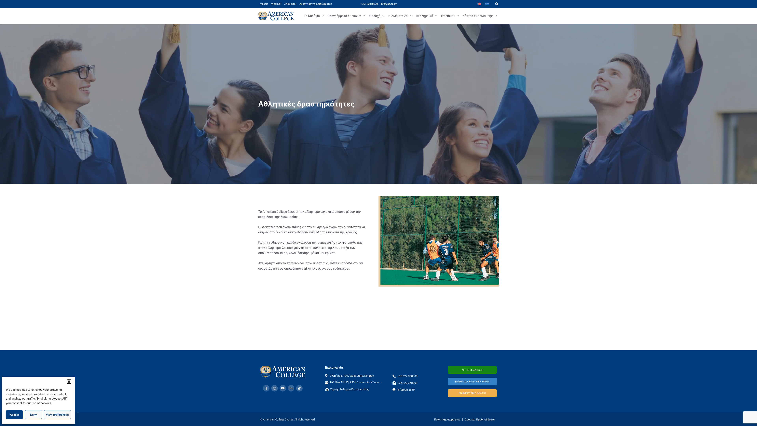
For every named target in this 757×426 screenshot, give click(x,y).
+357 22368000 (369, 3)
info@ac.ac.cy (389, 3)
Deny (33, 415)
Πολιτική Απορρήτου (447, 419)
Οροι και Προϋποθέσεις (480, 419)
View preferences (57, 415)
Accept (14, 415)
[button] (69, 382)
